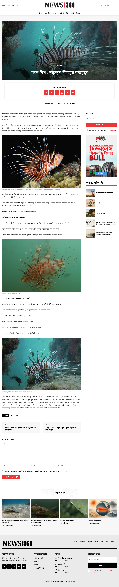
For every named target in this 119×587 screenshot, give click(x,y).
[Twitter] (14, 566)
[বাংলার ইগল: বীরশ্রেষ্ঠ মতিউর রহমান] (90, 193)
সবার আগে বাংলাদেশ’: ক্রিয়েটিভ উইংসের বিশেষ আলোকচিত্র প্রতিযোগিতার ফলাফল (105, 223)
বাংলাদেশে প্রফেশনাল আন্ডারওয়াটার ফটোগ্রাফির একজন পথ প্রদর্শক (21, 429)
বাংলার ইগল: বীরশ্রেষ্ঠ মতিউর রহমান (104, 193)
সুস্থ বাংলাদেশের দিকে (101, 203)
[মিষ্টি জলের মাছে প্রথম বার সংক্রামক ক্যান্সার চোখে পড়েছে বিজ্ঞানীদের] (45, 508)
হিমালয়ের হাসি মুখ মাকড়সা (67, 520)
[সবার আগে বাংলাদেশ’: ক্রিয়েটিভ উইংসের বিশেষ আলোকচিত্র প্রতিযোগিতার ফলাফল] (90, 223)
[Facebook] (46, 92)
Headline (14, 415)
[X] (51, 92)
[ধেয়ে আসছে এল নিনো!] (103, 508)
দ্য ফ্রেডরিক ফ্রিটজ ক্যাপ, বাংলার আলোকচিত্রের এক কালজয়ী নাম (104, 233)
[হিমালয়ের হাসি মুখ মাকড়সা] (74, 508)
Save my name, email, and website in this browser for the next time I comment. (37, 471)
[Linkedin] (67, 92)
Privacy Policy (110, 130)
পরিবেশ (59, 66)
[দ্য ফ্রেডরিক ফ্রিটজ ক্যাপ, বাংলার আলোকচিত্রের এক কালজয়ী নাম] (90, 233)
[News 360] (60, 5)
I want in (99, 125)
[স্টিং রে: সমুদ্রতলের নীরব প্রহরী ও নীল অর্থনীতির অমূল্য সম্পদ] (16, 508)
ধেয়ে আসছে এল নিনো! (95, 520)
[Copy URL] (73, 92)
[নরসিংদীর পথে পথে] (90, 213)
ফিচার (56, 561)
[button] (15, 5)
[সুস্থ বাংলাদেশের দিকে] (90, 203)
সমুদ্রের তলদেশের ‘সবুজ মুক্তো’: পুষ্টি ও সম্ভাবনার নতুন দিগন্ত (61, 429)
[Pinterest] (57, 92)
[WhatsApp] (62, 92)
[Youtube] (24, 566)
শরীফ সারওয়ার (49, 104)
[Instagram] (9, 566)
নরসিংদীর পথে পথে (100, 213)
